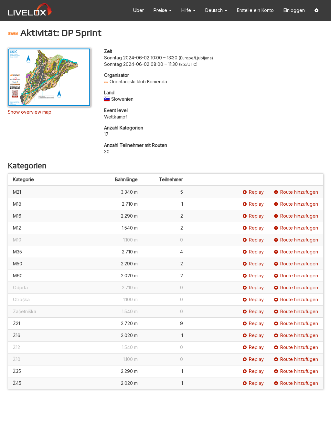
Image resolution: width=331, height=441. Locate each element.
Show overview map (29, 112)
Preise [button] (161, 10)
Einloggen (294, 10)
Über (138, 10)
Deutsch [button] (214, 10)
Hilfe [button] (186, 10)
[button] (316, 10)
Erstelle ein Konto (255, 10)
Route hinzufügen (299, 192)
